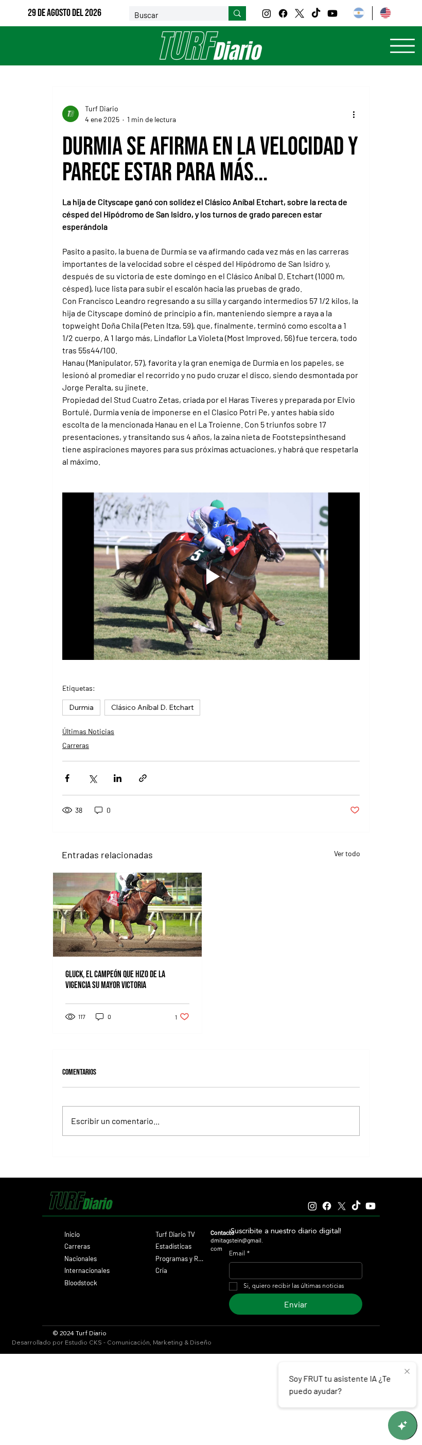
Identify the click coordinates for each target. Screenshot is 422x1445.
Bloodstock (80, 1283)
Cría (161, 1270)
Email (239, 1254)
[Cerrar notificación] (407, 1371)
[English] (385, 13)
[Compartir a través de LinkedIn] (117, 778)
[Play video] (211, 576)
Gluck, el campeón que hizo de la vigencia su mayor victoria (115, 980)
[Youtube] (332, 13)
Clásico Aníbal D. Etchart (152, 707)
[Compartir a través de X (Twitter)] (92, 778)
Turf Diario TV (175, 1234)
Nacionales (80, 1258)
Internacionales (87, 1270)
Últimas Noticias (88, 731)
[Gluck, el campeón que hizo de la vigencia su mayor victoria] (127, 915)
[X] (299, 13)
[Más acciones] (353, 114)
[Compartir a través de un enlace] (143, 778)
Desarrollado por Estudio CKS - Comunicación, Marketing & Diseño (112, 1342)
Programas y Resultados (179, 1258)
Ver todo (347, 853)
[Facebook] (283, 13)
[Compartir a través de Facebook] (67, 778)
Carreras (75, 745)
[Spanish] (358, 13)
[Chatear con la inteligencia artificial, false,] (402, 1425)
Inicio (72, 1234)
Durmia (81, 707)
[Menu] (402, 45)
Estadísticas (173, 1246)
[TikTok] (316, 13)
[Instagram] (266, 13)
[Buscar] (237, 13)
